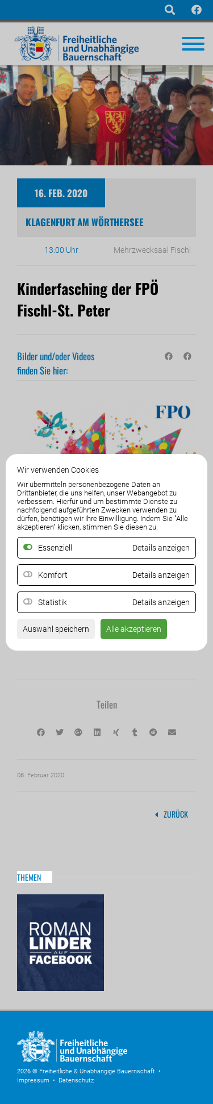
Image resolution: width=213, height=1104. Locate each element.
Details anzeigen (161, 575)
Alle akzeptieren (133, 629)
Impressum (33, 1080)
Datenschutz (76, 1080)
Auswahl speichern (56, 629)
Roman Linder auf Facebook (60, 942)
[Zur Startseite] (102, 1059)
